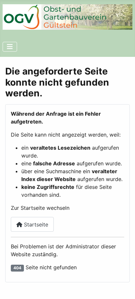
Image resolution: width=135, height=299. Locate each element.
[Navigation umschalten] (10, 47)
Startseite (35, 224)
